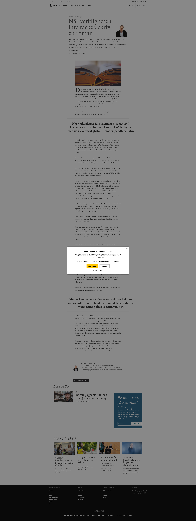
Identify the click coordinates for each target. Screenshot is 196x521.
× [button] (126, 248)
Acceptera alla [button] (92, 266)
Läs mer (101, 257)
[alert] (98, 260)
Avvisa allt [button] (104, 266)
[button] (98, 270)
